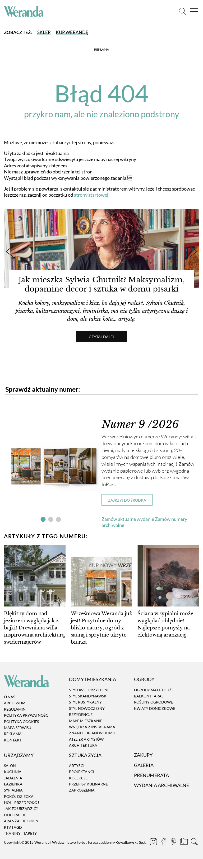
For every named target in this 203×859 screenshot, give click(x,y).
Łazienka (13, 784)
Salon (10, 765)
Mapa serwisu (17, 727)
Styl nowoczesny (87, 708)
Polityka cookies (21, 721)
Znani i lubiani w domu (92, 733)
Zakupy (143, 755)
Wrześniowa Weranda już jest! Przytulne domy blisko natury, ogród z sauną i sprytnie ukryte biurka (101, 628)
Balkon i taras (148, 696)
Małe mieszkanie (85, 721)
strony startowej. (91, 195)
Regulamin (15, 709)
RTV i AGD (13, 827)
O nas (9, 697)
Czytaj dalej (101, 336)
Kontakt (13, 740)
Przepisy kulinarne (88, 784)
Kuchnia (12, 771)
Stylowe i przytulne (89, 690)
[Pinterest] (174, 842)
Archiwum (14, 703)
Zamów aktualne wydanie (128, 519)
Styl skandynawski (88, 696)
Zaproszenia (82, 790)
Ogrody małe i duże (154, 690)
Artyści (76, 765)
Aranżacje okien (21, 821)
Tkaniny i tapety (20, 833)
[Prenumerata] (184, 842)
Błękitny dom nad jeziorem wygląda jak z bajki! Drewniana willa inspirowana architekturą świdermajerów (34, 628)
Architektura (83, 745)
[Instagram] (154, 842)
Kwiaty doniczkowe (154, 708)
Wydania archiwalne (161, 785)
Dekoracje (15, 815)
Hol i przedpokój (21, 802)
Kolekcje (78, 778)
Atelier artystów (86, 739)
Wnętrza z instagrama (92, 727)
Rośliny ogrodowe (153, 702)
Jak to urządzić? (21, 809)
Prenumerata (151, 775)
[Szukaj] (182, 11)
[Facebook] (164, 842)
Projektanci (81, 771)
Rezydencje (81, 714)
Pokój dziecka (19, 796)
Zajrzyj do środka (127, 500)
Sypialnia (13, 790)
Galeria (144, 765)
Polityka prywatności (26, 715)
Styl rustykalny (85, 702)
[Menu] (193, 11)
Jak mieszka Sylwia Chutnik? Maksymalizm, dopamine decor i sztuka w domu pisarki (102, 284)
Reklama (13, 734)
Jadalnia (13, 778)
